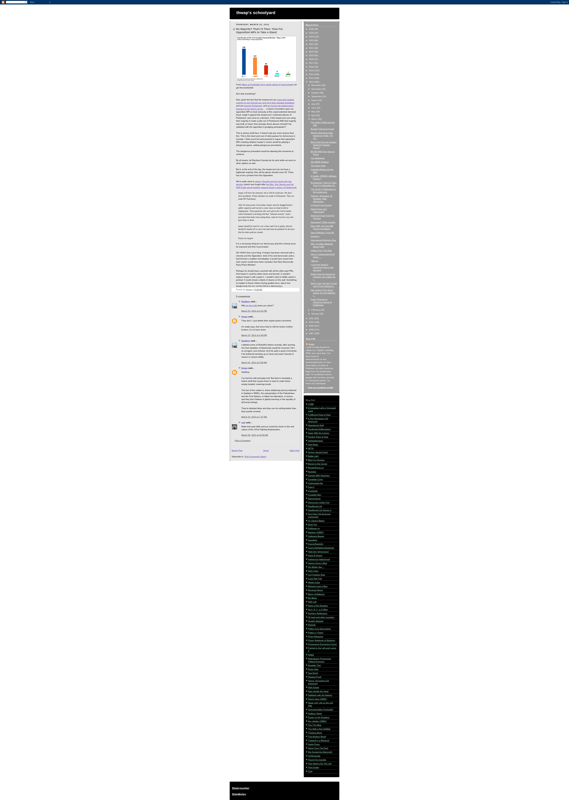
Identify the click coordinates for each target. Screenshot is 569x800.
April (313, 115)
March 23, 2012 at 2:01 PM (254, 311)
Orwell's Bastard (315, 621)
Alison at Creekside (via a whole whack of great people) (268, 85)
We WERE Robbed (320, 162)
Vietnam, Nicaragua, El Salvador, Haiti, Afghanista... (321, 199)
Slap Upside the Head (318, 691)
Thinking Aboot (315, 733)
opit (243, 422)
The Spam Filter (318, 166)
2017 (311, 63)
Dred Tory (312, 525)
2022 (311, 44)
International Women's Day (323, 240)
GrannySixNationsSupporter (321, 548)
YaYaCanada (314, 756)
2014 (311, 74)
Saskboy (245, 301)
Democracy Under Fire (318, 502)
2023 (311, 40)
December (316, 85)
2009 (311, 326)
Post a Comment (242, 441)
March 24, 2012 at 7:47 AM (254, 417)
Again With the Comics (318, 433)
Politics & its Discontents (319, 629)
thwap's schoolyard (255, 12)
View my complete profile (320, 388)
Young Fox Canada (317, 760)
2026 (311, 29)
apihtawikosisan (315, 441)
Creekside (313, 491)
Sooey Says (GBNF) (317, 699)
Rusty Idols (313, 669)
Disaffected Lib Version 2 (319, 510)
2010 (311, 322)
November (316, 89)
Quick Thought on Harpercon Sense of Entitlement (321, 302)
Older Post (294, 450)
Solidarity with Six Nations (320, 695)
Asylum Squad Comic (318, 452)
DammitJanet (314, 499)
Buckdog (312, 472)
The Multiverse (318, 158)
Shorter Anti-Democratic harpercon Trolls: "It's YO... (322, 136)
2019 (311, 55)
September (316, 96)
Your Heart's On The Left (319, 764)
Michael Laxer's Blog (317, 586)
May (313, 111)
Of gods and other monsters (321, 617)
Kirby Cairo (313, 571)
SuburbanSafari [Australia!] (320, 709)
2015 (311, 70)
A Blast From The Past (321, 251)
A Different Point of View (319, 415)
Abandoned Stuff (316, 425)
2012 (311, 82)
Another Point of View (318, 437)
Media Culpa (314, 582)
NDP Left (312, 602)
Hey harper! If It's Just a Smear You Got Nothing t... (323, 293)
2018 (311, 59)
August (314, 100)
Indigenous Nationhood (319, 559)
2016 (311, 67)
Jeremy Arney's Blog (317, 563)
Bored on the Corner (317, 464)
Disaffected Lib (315, 506)
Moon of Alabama (316, 594)
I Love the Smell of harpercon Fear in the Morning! (322, 267)
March (314, 119)
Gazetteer (312, 540)
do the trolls (251, 305)
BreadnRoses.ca (316, 468)
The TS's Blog (314, 725)
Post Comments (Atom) (255, 457)
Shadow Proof (314, 677)
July (313, 104)
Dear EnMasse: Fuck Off (322, 233)
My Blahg (312, 598)
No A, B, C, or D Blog (318, 610)
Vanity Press (314, 744)
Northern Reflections (317, 613)
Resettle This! (314, 665)
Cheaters (315, 236)
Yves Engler (313, 767)
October (315, 93)
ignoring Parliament (253, 106)
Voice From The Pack (318, 748)
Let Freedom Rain (316, 575)
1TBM (311, 404)
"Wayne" (315, 261)
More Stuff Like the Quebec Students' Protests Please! (324, 145)
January (315, 314)
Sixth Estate (313, 687)
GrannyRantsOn (315, 544)
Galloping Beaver (316, 536)
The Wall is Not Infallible (319, 729)
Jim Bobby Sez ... (316, 567)
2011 (311, 318)
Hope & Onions (315, 555)
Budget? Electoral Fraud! (322, 129)
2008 (311, 330)
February (316, 310)
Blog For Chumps (316, 460)
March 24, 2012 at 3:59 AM (254, 362)
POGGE (312, 625)
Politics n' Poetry (315, 633)
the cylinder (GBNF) (317, 721)
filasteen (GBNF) (316, 532)
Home (266, 450)
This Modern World (317, 737)
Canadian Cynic (315, 479)
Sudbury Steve (315, 713)
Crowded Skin (314, 495)
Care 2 (311, 487)
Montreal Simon (315, 590)
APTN (311, 448)
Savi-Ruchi (313, 673)
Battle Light (313, 456)
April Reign (313, 445)
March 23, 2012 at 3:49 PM (254, 335)
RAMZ (311, 655)
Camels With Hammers (319, 475)
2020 (311, 52)
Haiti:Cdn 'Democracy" (318, 552)
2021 (311, 48)
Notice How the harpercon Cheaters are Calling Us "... (323, 277)
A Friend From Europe (321, 205)
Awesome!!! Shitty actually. (323, 222)
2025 (311, 33)
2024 (311, 37)
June (314, 108)
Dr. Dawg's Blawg (316, 521)
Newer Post (237, 450)
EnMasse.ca (314, 528)
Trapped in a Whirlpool (318, 740)
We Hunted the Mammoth (320, 752)
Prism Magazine (315, 636)
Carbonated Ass (315, 483)
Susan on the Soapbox (318, 717)
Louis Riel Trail (315, 579)
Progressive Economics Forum (322, 644)
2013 (311, 78)
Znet (310, 771)
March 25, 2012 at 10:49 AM (254, 435)
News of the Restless (318, 606)
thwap (244, 317)
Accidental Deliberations (319, 429)
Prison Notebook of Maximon (321, 640)
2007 (311, 333)
